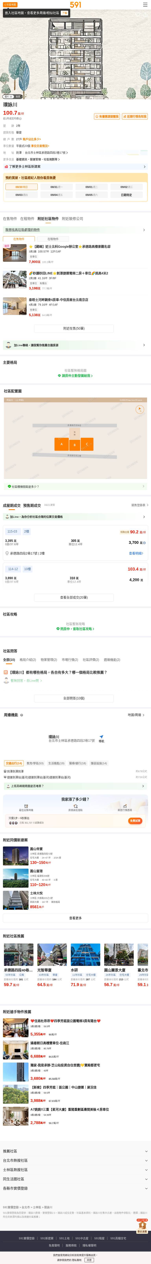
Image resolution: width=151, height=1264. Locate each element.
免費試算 (135, 820)
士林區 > (38, 1207)
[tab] (19, 239)
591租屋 (99, 1238)
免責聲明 (54, 1245)
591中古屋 (82, 1238)
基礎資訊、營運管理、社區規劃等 (36, 159)
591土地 (64, 1238)
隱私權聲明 (89, 1245)
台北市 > (27, 1207)
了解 (64, 13)
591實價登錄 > (12, 1207)
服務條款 (71, 1245)
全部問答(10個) (74, 698)
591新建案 (47, 1238)
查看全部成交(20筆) (74, 597)
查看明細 (135, 553)
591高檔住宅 (118, 1238)
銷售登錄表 (138, 505)
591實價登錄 (27, 1238)
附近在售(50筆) (74, 328)
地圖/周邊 (135, 715)
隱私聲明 (76, 1260)
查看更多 (75, 918)
